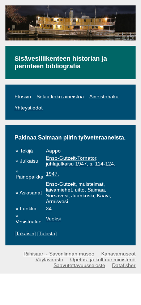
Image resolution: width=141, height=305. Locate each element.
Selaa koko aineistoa (60, 96)
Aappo (53, 151)
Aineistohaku (104, 96)
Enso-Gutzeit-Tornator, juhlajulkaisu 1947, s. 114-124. (80, 161)
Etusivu (22, 96)
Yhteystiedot (28, 108)
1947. (52, 174)
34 (49, 208)
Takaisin (25, 233)
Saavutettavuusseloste (79, 265)
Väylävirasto (49, 259)
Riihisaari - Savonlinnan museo (59, 254)
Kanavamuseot (118, 254)
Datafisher (124, 265)
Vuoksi (53, 219)
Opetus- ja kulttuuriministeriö (103, 259)
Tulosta (47, 233)
